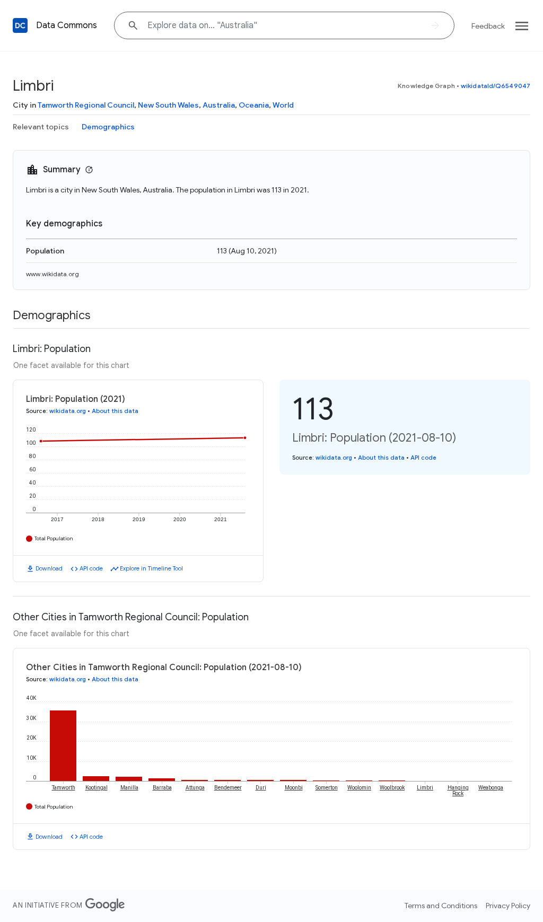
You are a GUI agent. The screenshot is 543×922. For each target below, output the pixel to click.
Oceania (254, 105)
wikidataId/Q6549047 (495, 86)
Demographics (108, 126)
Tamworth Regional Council (86, 105)
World (283, 105)
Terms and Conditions (441, 905)
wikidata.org (67, 411)
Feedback (488, 26)
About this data (115, 411)
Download (49, 568)
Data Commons (66, 25)
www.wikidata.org (52, 274)
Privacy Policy (508, 905)
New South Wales (168, 105)
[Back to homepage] (20, 25)
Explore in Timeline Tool (151, 568)
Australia (219, 105)
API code (91, 568)
